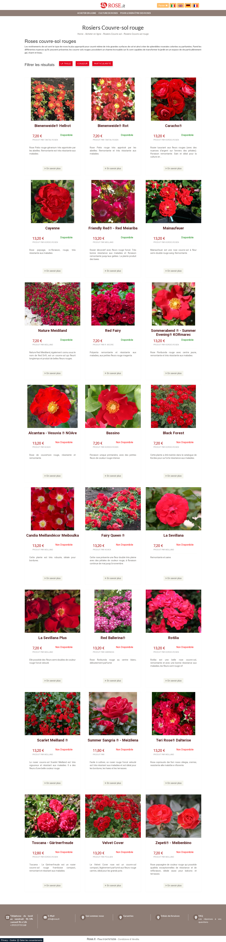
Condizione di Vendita (128, 939)
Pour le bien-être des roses (135, 13)
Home (80, 33)
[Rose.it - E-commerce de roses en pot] (195, 5)
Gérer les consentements (31, 940)
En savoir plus (54, 168)
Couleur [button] (82, 63)
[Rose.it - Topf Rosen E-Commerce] (188, 5)
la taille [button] (66, 63)
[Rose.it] (113, 4)
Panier (162, 5)
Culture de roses (108, 13)
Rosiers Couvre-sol (112, 33)
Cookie (13, 940)
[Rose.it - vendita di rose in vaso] (173, 5)
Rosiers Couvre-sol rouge (136, 33)
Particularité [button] (102, 63)
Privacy (4, 940)
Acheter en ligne (86, 13)
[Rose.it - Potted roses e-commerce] (180, 5)
